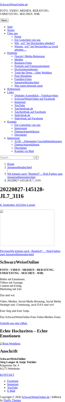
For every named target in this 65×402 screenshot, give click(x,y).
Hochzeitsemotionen (26, 69)
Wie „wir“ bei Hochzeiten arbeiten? (34, 43)
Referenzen (13, 89)
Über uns (12, 33)
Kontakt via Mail (24, 151)
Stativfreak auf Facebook (28, 118)
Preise (17, 36)
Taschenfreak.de (23, 108)
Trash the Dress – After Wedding (33, 72)
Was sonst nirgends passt (28, 85)
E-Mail (11, 390)
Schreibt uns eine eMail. (13, 323)
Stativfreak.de (22, 115)
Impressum (20, 128)
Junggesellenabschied (26, 82)
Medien (18, 59)
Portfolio (12, 53)
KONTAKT (7, 374)
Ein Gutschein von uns (27, 39)
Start (9, 26)
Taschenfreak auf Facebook (30, 111)
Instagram (20, 102)
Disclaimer (20, 134)
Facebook (12, 381)
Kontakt (11, 121)
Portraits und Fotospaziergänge (32, 66)
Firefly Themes (12, 400)
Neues (10, 30)
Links (10, 92)
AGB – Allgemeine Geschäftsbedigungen (38, 141)
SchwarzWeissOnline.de (14, 4)
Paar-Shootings (23, 75)
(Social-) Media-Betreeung (29, 56)
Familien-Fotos (23, 79)
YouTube (19, 105)
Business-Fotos (23, 62)
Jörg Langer (28, 204)
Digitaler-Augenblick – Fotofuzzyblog (36, 95)
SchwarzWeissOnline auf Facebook (34, 98)
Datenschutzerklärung (26, 131)
